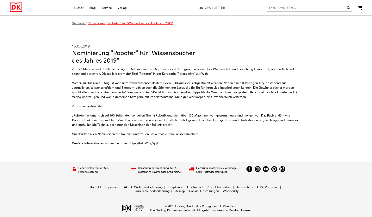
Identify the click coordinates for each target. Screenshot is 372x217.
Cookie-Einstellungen (204, 191)
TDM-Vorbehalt (268, 187)
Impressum (112, 187)
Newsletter (214, 7)
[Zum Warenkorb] (360, 7)
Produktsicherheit (219, 187)
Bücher (79, 8)
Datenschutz (244, 187)
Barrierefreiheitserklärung (151, 191)
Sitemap (179, 191)
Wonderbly (231, 191)
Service (107, 8)
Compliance (175, 187)
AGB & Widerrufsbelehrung (143, 187)
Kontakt (95, 187)
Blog (92, 8)
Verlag (122, 8)
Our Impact (195, 187)
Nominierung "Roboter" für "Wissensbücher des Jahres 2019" (130, 23)
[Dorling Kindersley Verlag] (16, 8)
